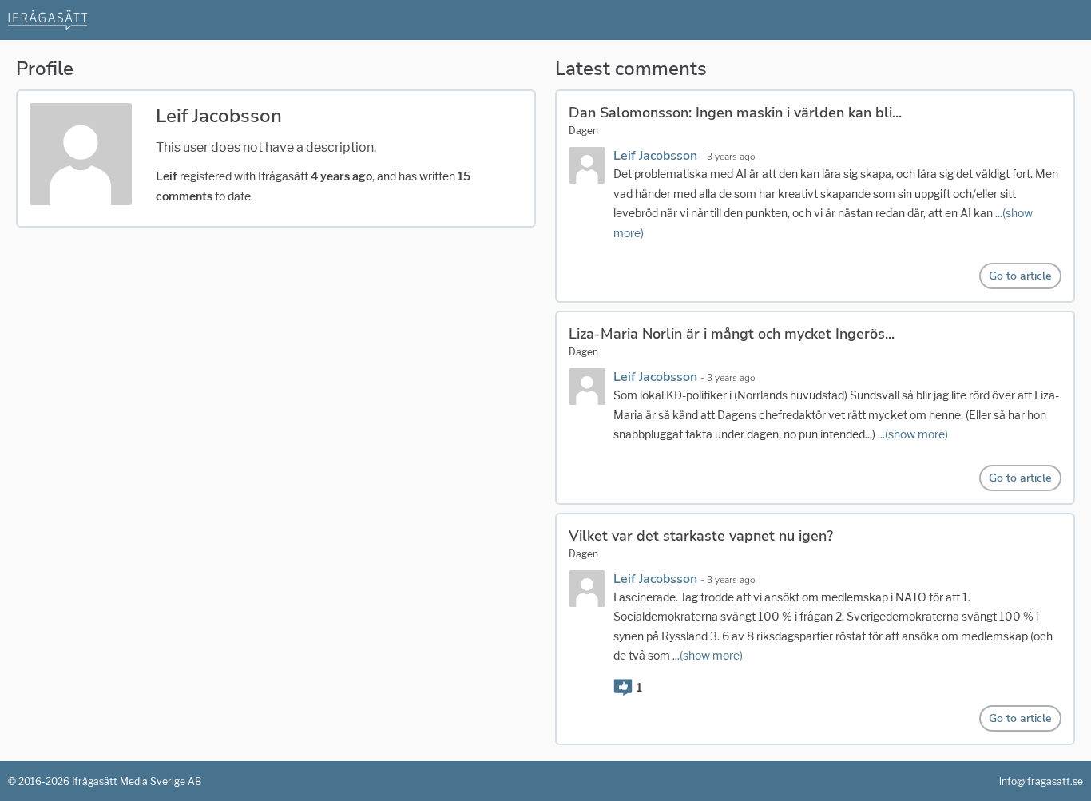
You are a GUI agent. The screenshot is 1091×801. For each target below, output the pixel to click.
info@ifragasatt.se (1041, 781)
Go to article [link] (1020, 276)
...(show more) (913, 434)
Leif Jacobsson (656, 156)
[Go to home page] (48, 18)
